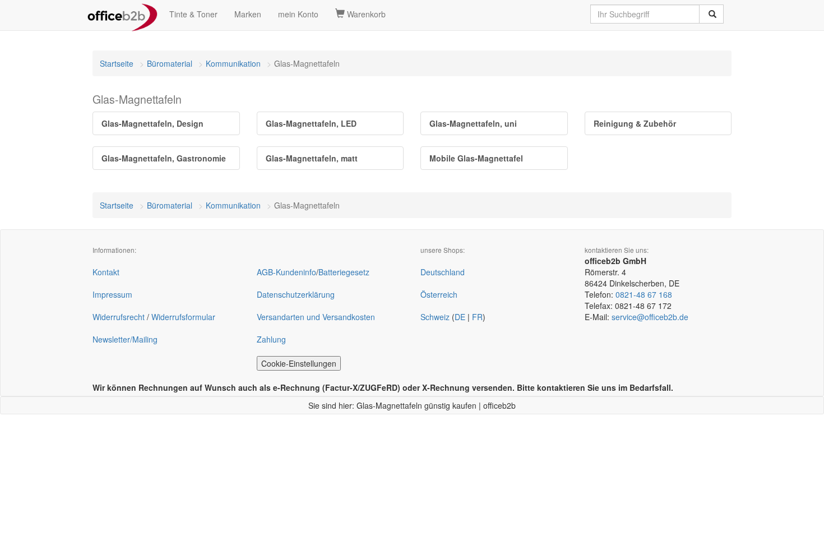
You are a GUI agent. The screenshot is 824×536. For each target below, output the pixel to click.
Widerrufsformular (183, 316)
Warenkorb (365, 14)
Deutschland (442, 272)
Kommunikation (233, 63)
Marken (247, 14)
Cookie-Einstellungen (298, 363)
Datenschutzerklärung (296, 294)
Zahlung (271, 339)
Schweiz (435, 316)
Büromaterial (169, 63)
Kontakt (105, 272)
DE (460, 316)
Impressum (112, 294)
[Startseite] (122, 14)
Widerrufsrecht (118, 316)
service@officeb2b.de (650, 316)
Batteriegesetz (343, 272)
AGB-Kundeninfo (286, 272)
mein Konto (298, 14)
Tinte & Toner (193, 14)
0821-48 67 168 (643, 294)
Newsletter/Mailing (125, 339)
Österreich (438, 294)
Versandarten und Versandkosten (316, 316)
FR (477, 316)
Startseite (116, 63)
